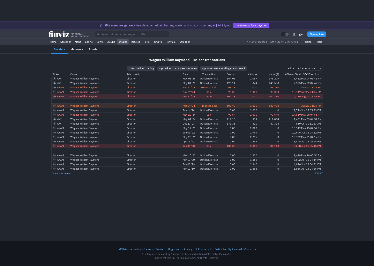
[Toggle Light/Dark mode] (285, 34)
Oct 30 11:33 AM (311, 123)
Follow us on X (203, 249)
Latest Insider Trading (141, 68)
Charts (89, 41)
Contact (160, 249)
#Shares (252, 74)
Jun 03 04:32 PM (311, 132)
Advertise (135, 249)
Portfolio (171, 41)
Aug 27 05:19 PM (311, 96)
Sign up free (317, 34)
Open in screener (61, 173)
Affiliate (122, 249)
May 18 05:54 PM (311, 155)
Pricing (307, 41)
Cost (229, 74)
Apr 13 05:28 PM (311, 141)
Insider (123, 41)
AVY (59, 78)
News (99, 41)
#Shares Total (293, 74)
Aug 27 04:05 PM (311, 105)
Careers (148, 249)
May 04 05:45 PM (311, 78)
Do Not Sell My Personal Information (235, 249)
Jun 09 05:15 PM (311, 145)
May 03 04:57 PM (311, 119)
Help (319, 41)
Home (53, 41)
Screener (65, 41)
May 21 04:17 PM (311, 137)
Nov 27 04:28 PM (311, 87)
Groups (111, 41)
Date (185, 74)
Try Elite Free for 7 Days (248, 25)
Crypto (158, 41)
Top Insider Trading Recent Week (178, 68)
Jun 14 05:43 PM (311, 110)
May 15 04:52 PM (311, 128)
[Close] (369, 25)
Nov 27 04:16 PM (311, 91)
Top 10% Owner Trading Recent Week (223, 68)
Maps (78, 41)
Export (319, 172)
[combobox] (132, 34)
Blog (170, 249)
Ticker (56, 74)
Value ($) (274, 74)
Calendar (184, 41)
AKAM (60, 87)
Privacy (188, 249)
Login (299, 34)
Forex (147, 41)
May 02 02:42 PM (311, 83)
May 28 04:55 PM (311, 114)
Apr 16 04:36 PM (311, 168)
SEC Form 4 (309, 74)
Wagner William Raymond (85, 78)
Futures (135, 41)
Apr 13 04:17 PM (311, 159)
